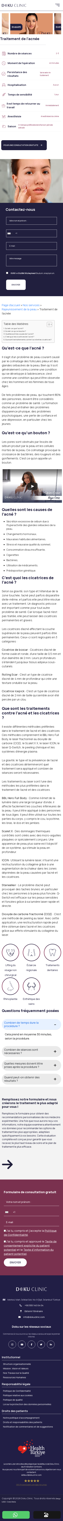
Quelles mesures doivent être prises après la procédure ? (23, 1065)
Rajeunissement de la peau (19, 309)
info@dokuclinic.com (34, 1317)
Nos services (31, 305)
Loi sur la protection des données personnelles (27, 1404)
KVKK (13, 273)
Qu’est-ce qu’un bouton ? (15, 331)
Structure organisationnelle (17, 1364)
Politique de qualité (13, 1399)
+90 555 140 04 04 (34, 1305)
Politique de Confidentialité (17, 1390)
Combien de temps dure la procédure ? (21, 1024)
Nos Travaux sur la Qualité (16, 1372)
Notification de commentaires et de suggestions (28, 1426)
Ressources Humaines (14, 1377)
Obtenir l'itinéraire (33, 1311)
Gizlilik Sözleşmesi (26, 273)
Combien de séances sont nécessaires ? (21, 1051)
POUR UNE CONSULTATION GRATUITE (21, 145)
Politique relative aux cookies (18, 1395)
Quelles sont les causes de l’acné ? (19, 334)
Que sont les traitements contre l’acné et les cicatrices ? (28, 339)
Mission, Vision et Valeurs (15, 1368)
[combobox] (9, 233)
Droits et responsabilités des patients (22, 1422)
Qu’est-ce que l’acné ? (14, 328)
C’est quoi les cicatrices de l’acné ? (19, 336)
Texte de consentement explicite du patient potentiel (30, 1246)
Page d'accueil (11, 305)
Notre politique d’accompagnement (21, 1417)
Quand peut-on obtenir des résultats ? (22, 1078)
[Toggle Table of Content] (47, 324)
